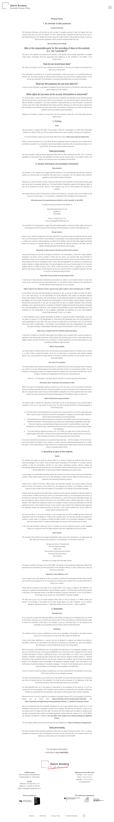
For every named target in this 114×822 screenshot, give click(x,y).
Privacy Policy (55, 816)
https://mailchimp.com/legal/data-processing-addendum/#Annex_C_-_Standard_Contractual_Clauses (57, 701)
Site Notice (42, 816)
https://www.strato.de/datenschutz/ (77, 137)
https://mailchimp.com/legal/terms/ (79, 723)
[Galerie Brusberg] (16, 4)
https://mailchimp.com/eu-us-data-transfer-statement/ (69, 699)
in (84, 815)
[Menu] (110, 7)
